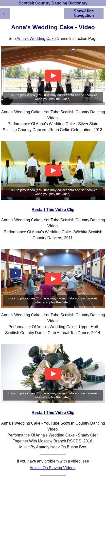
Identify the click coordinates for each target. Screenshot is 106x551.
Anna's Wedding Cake (36, 38)
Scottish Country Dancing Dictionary (53, 3)
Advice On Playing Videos (52, 468)
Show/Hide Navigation (84, 13)
